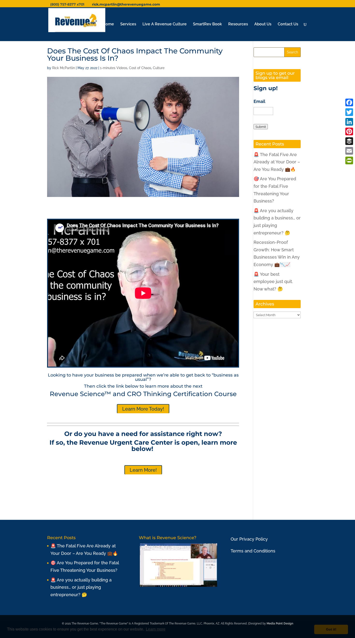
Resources (238, 24)
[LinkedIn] (349, 122)
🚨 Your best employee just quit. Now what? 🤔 (273, 281)
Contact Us (288, 24)
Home (108, 24)
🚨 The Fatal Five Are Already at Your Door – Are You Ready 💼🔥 (277, 162)
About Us (262, 24)
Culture (158, 68)
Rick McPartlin (63, 68)
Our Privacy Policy (249, 539)
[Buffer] (349, 141)
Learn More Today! (143, 409)
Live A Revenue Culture (164, 24)
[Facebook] (349, 102)
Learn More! (143, 470)
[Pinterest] (349, 131)
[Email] (349, 151)
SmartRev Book (207, 24)
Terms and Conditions (253, 550)
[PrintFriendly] (349, 160)
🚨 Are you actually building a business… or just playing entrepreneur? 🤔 (81, 587)
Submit (261, 127)
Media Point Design (280, 623)
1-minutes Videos (113, 68)
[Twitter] (349, 112)
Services (128, 24)
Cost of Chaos (140, 68)
